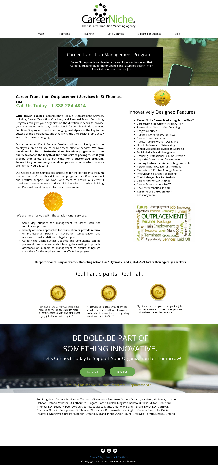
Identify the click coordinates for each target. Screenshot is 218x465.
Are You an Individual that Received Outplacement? (108, 384)
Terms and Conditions (117, 456)
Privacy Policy (97, 456)
